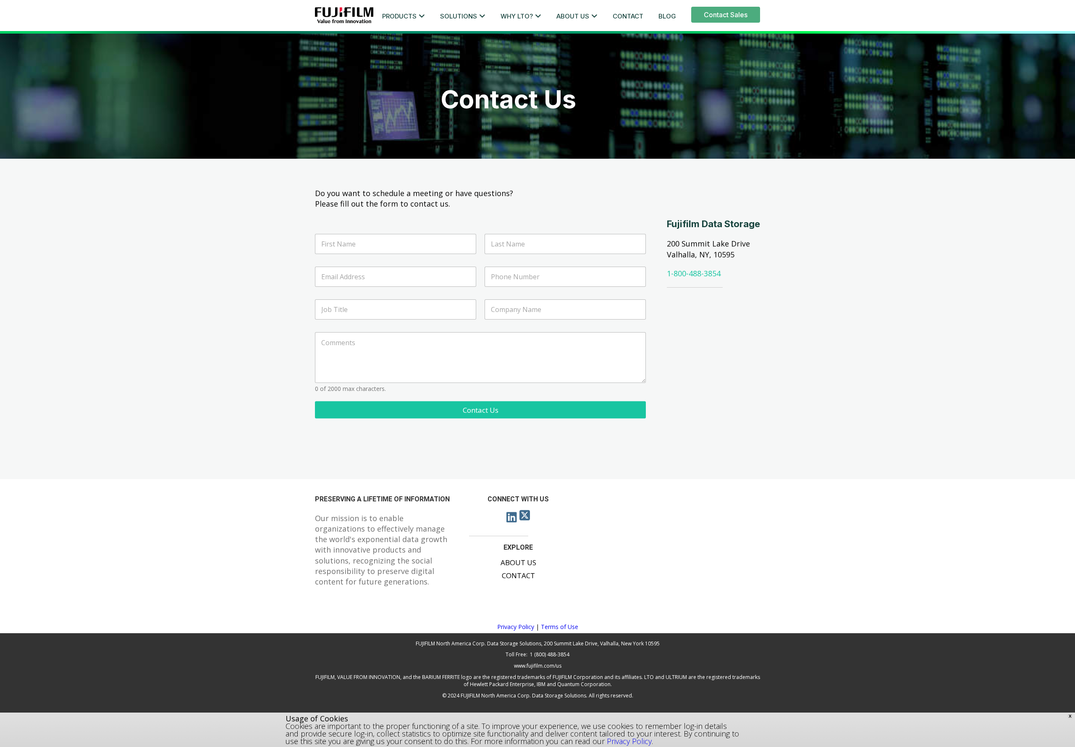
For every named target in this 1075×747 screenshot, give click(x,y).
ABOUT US (572, 16)
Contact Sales (725, 14)
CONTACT (628, 16)
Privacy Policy (515, 627)
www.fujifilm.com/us (537, 665)
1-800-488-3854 (694, 273)
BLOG (667, 16)
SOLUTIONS (458, 16)
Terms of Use (559, 627)
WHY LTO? (517, 16)
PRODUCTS (399, 16)
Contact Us (480, 409)
